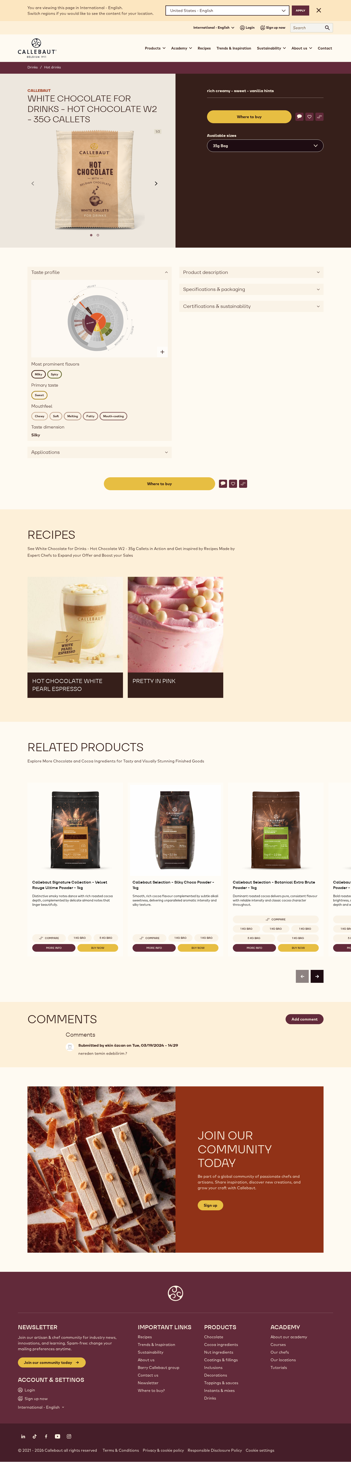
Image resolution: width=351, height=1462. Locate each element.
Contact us (148, 1375)
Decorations (215, 1375)
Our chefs (280, 1352)
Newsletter (148, 1382)
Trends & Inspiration (234, 48)
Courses (278, 1344)
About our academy (289, 1336)
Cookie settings (260, 1450)
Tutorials (279, 1367)
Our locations (283, 1359)
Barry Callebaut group (158, 1367)
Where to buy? (151, 1390)
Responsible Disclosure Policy (215, 1450)
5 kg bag (106, 937)
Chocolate (213, 1336)
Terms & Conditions (121, 1450)
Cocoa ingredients (221, 1344)
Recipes (204, 48)
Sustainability (150, 1352)
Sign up (210, 1205)
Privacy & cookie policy (163, 1450)
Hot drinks (52, 67)
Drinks (32, 67)
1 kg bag (180, 937)
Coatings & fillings (221, 1359)
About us (146, 1359)
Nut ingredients (218, 1352)
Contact (325, 48)
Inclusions (213, 1367)
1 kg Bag (80, 937)
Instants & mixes (219, 1390)
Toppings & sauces (221, 1382)
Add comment (305, 1019)
